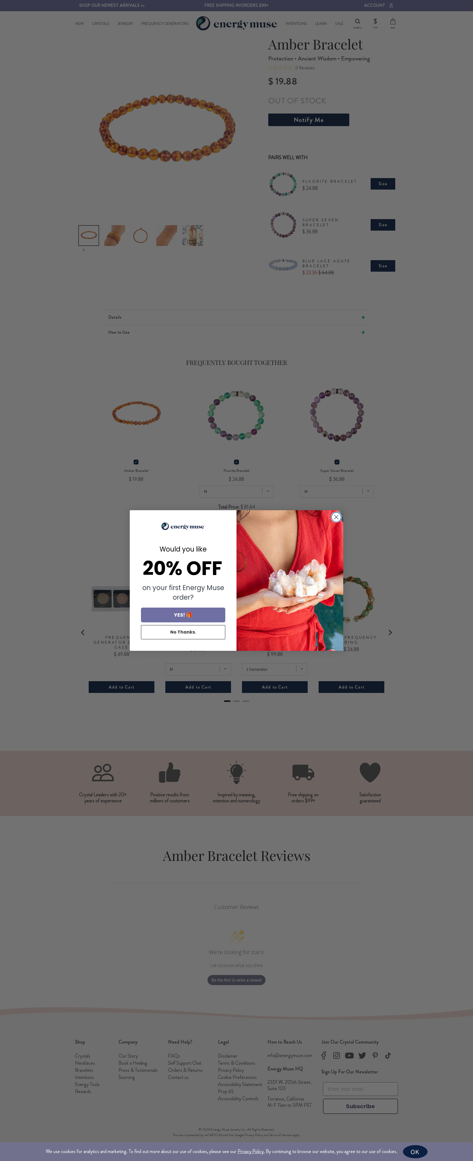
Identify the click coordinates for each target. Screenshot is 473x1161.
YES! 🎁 (183, 614)
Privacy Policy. (251, 1151)
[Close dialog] (336, 517)
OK (415, 1151)
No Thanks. (183, 632)
